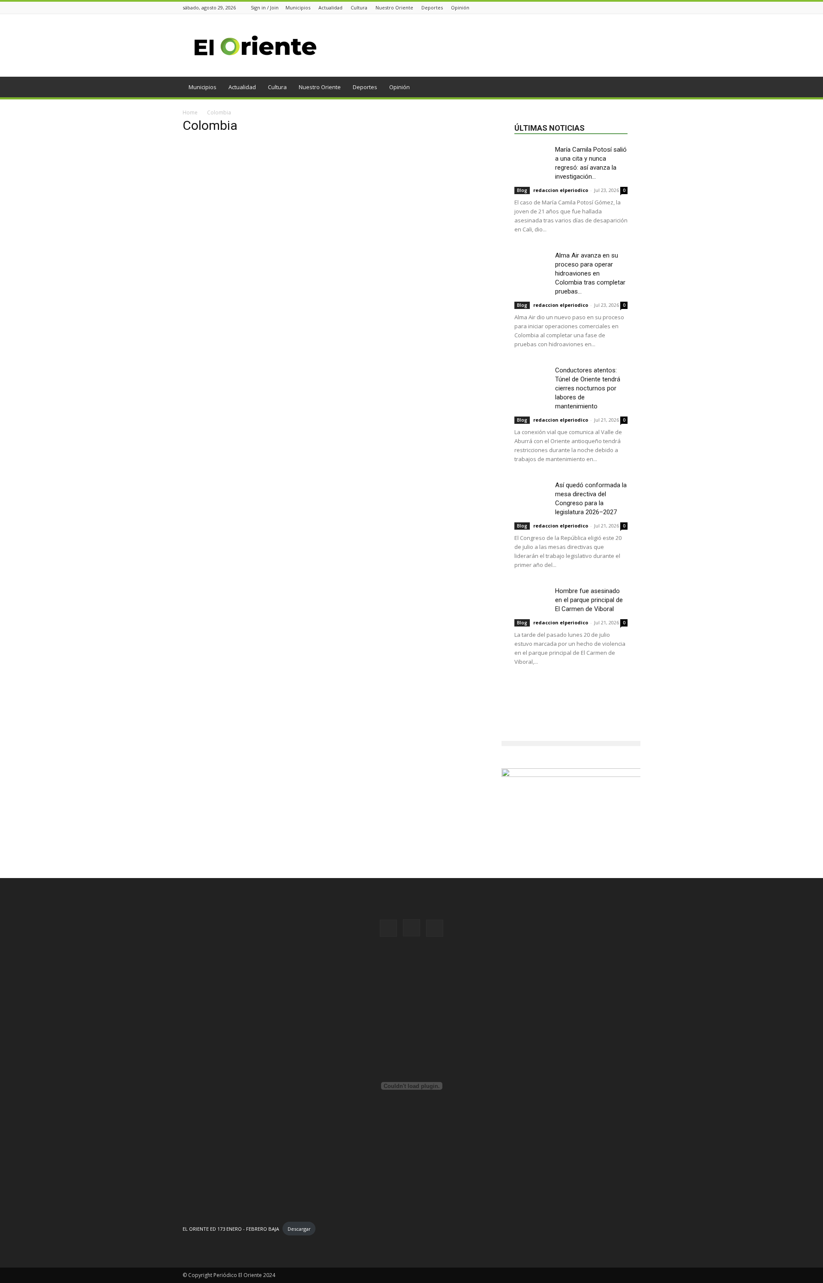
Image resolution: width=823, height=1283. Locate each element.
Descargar (299, 1229)
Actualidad (330, 7)
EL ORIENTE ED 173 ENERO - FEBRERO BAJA (231, 1229)
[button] (630, 88)
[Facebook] (614, 7)
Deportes (432, 7)
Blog (522, 190)
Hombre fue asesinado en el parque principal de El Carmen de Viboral (589, 600)
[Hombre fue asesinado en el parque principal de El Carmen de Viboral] (531, 598)
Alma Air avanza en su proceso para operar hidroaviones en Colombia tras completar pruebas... (590, 273)
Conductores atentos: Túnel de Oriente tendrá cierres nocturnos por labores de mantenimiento (587, 388)
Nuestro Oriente (394, 7)
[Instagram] (625, 7)
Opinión (460, 7)
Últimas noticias (549, 127)
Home (190, 112)
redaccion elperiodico (560, 190)
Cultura (359, 7)
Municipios (297, 7)
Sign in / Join (265, 7)
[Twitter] (635, 7)
